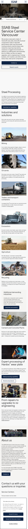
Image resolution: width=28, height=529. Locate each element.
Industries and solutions (11, 307)
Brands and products (8, 381)
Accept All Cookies (13, 514)
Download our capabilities (10, 107)
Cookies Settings (13, 523)
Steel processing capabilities (10, 376)
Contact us (14, 63)
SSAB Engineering (5, 420)
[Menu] (25, 2)
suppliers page (8, 470)
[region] (13, 513)
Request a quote (14, 67)
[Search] (2, 2)
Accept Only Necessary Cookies (13, 519)
